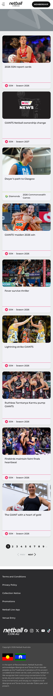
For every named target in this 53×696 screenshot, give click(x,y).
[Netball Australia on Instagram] (31, 631)
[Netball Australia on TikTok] (49, 631)
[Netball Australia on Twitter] (37, 631)
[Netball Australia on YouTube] (43, 631)
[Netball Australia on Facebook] (26, 631)
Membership (41, 4)
